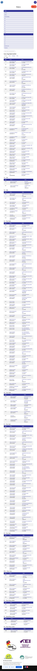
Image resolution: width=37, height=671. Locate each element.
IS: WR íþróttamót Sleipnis (26, 319)
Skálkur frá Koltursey (12, 278)
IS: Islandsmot (24, 142)
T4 (4, 40)
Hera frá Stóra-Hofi (14, 623)
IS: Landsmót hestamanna (26, 168)
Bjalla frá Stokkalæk (13, 555)
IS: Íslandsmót (24, 136)
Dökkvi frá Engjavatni (12, 225)
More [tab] (17, 55)
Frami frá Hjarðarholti (13, 81)
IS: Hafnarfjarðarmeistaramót (26, 74)
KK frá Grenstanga (13, 487)
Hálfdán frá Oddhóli (12, 594)
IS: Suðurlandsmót (24, 139)
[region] (12, 664)
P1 (4, 26)
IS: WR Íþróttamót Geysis (25, 107)
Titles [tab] (10, 55)
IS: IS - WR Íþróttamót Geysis (26, 340)
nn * (10, 174)
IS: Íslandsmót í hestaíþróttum (27, 521)
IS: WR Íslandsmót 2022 (26, 477)
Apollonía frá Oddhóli (13, 537)
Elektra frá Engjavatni (13, 545)
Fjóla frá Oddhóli (12, 513)
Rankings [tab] (13, 55)
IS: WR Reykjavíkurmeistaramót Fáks (27, 580)
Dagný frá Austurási (12, 307)
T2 (4, 36)
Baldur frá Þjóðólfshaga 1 (14, 185)
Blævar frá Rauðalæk (12, 591)
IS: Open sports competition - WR (27, 145)
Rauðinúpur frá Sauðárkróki (13, 386)
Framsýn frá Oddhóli (13, 217)
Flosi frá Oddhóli (12, 77)
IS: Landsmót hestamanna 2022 (27, 348)
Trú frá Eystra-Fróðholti (13, 128)
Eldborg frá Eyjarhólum (14, 411)
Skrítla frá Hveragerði (12, 294)
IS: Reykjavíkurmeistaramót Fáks (27, 115)
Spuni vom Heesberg (13, 181)
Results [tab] (6, 55)
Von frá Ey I (12, 415)
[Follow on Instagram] (27, 667)
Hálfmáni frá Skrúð (13, 139)
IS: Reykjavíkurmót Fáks (26, 567)
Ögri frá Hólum (11, 379)
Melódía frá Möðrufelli (13, 159)
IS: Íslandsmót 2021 (25, 121)
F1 (4, 22)
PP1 (5, 32)
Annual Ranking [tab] (6, 16)
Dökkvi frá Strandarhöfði (13, 365)
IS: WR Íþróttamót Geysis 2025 (26, 97)
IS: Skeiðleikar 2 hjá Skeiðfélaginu (27, 171)
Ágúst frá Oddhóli (12, 194)
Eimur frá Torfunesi (13, 428)
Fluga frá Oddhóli (12, 89)
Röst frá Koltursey (13, 202)
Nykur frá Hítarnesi (13, 162)
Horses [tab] (5, 12)
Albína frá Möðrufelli (12, 383)
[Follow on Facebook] (25, 667)
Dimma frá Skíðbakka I (13, 604)
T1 (4, 34)
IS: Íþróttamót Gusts (25, 162)
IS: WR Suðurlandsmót (25, 202)
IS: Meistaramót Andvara (25, 165)
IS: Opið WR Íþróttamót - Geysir (26, 71)
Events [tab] (5, 14)
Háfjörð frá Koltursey (12, 236)
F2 (4, 24)
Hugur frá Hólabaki (13, 85)
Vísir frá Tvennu (11, 301)
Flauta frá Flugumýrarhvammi (14, 597)
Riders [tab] (5, 10)
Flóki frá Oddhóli (12, 477)
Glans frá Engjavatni (13, 541)
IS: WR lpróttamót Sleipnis (26, 510)
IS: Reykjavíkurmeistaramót (26, 159)
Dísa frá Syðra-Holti (13, 61)
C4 (4, 18)
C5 (4, 20)
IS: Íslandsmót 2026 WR (25, 64)
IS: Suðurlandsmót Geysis (26, 217)
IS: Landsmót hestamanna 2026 (27, 61)
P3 (4, 30)
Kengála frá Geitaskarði (13, 567)
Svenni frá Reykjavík (13, 107)
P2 (4, 28)
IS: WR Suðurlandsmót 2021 (26, 118)
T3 (4, 38)
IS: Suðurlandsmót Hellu (25, 151)
